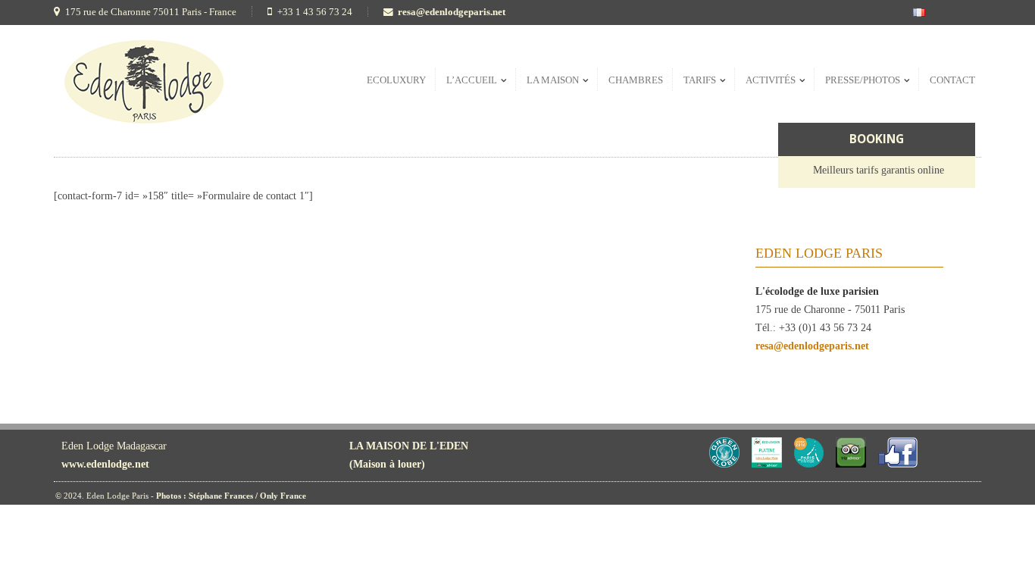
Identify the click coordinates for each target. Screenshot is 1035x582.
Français (948, 12)
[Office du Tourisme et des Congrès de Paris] (809, 464)
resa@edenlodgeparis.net (451, 12)
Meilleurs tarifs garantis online (878, 170)
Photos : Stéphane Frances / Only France (231, 495)
